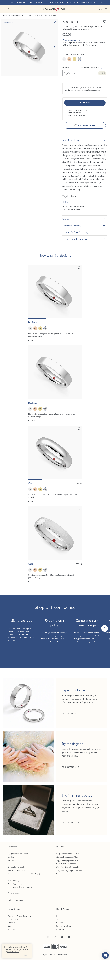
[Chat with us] (105, 955)
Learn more (91, 45)
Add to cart (84, 103)
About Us (11, 922)
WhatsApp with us (15, 884)
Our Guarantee (14, 919)
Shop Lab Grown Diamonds (67, 867)
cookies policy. (13, 951)
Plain (45, 16)
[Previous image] (32, 291)
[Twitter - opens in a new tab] (62, 937)
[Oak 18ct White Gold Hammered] (55, 544)
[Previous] (5, 628)
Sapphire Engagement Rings (67, 860)
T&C (58, 919)
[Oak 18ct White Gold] (55, 464)
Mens (24, 16)
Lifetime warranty (71, 225)
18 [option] (69, 59)
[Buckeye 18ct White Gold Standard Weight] (55, 383)
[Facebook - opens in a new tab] (41, 937)
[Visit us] (9, 8)
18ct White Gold (35, 16)
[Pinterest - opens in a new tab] (48, 937)
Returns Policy (62, 929)
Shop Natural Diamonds (66, 864)
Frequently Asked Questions (19, 916)
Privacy (59, 916)
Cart (106, 8)
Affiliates (11, 929)
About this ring (70, 140)
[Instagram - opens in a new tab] (55, 937)
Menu (4, 8)
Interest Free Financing (74, 238)
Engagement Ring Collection (68, 854)
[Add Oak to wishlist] (79, 428)
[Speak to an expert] (100, 8)
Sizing (65, 218)
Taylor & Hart (55, 9)
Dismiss (26, 955)
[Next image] (54, 47)
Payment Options (63, 926)
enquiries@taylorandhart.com (20, 887)
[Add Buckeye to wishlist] (79, 267)
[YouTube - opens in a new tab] (69, 937)
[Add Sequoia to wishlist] (104, 21)
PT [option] (64, 59)
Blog (9, 926)
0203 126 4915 (13, 880)
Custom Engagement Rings (67, 857)
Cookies (59, 922)
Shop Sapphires (62, 874)
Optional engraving (90, 68)
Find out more (69, 714)
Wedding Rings (15, 16)
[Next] (104, 628)
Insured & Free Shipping (75, 232)
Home (5, 16)
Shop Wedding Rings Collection (69, 870)
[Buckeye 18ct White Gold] (55, 303)
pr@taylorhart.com (15, 900)
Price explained (69, 40)
